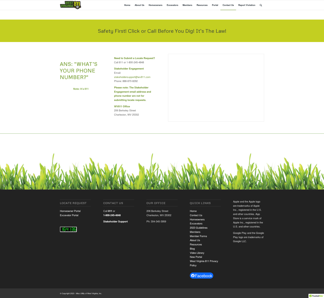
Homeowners (197, 219)
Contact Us (196, 215)
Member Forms (198, 236)
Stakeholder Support (115, 221)
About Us (195, 240)
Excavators (196, 223)
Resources (196, 244)
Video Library (197, 252)
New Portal (196, 257)
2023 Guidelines (199, 227)
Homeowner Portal (70, 211)
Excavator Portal (69, 215)
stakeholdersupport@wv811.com (132, 77)
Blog (192, 248)
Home (193, 211)
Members (195, 232)
